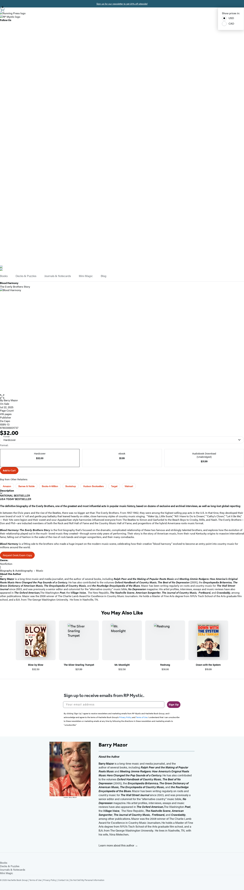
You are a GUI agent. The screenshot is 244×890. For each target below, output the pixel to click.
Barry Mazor (11, 400)
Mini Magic (86, 276)
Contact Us (63, 880)
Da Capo (5, 421)
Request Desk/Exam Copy (17, 555)
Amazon (7, 486)
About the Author (10, 574)
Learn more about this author (117, 845)
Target (114, 486)
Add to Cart (9, 470)
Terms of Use (35, 880)
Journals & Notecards (57, 276)
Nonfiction (6, 564)
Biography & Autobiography (16, 570)
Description (7, 490)
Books (4, 276)
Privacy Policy (49, 880)
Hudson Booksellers (93, 486)
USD (231, 18)
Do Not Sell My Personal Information (87, 880)
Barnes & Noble (26, 486)
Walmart (129, 486)
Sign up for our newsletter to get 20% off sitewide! (122, 3)
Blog (103, 276)
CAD (231, 23)
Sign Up (174, 704)
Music (39, 570)
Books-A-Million (50, 486)
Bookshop (70, 486)
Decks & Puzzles (26, 276)
